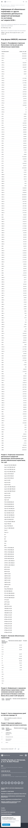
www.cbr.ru (10, 820)
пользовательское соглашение (8, 821)
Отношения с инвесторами (7, 791)
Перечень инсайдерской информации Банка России (13, 793)
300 (2, 766)
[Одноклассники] (15, 782)
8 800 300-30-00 (5, 771)
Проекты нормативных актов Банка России (11, 799)
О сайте (3, 808)
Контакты (3, 810)
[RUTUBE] (18, 782)
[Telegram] (9, 782)
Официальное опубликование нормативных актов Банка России (13, 796)
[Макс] (22, 782)
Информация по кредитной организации (8, 6)
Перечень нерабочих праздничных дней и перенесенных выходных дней (11, 802)
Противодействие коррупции (8, 812)
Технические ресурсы (6, 814)
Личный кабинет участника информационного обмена (12, 788)
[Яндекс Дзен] (12, 782)
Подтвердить (6, 824)
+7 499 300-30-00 (6, 775)
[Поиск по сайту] (24, 1)
